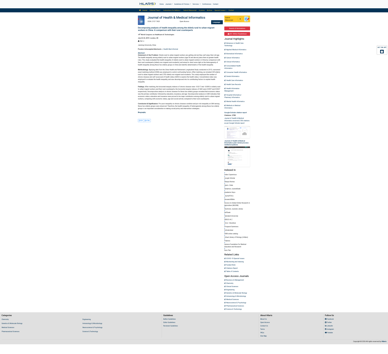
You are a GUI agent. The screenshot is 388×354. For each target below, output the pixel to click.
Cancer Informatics (233, 58)
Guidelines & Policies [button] (182, 4)
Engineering (86, 319)
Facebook (330, 319)
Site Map (263, 336)
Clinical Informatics (233, 62)
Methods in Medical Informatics (232, 107)
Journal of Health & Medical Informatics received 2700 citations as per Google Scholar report (236, 120)
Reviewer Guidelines (170, 326)
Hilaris (384, 341)
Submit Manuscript (190, 10)
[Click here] (147, 4)
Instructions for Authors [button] (171, 10)
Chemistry (5, 319)
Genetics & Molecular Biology (12, 323)
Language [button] (216, 22)
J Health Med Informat (170, 49)
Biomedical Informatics (234, 54)
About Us (263, 319)
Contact (215, 4)
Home (161, 4)
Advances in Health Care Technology (234, 44)
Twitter (329, 322)
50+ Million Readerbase (238, 34)
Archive (209, 10)
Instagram (330, 329)
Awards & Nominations (237, 28)
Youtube (330, 333)
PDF (141, 120)
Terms (262, 329)
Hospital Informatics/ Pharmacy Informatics (232, 96)
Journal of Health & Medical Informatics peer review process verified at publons (236, 143)
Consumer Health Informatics (236, 72)
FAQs (262, 333)
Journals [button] (168, 4)
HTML (148, 120)
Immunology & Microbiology (92, 323)
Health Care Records (233, 84)
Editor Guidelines (169, 322)
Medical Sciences (8, 327)
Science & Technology (90, 331)
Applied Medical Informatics (236, 50)
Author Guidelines (169, 319)
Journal (144, 10)
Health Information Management (231, 90)
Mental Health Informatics (235, 101)
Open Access (265, 322)
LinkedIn (329, 326)
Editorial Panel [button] (155, 10)
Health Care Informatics (234, 80)
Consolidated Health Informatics (232, 67)
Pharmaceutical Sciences (10, 331)
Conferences (206, 4)
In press (202, 10)
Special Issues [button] (220, 10)
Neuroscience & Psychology (92, 327)
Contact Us (264, 326)
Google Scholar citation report (235, 113)
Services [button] (196, 4)
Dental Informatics (232, 76)
